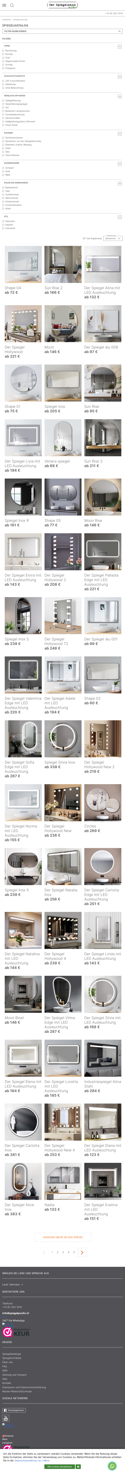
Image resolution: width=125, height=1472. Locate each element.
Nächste (82, 1252)
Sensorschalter (12, 118)
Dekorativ (10, 221)
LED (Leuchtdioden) (15, 80)
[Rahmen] (120, 134)
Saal (7, 191)
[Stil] (120, 217)
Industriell (10, 228)
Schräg (8, 64)
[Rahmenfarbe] (120, 164)
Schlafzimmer (12, 194)
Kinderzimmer (12, 201)
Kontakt (6, 1382)
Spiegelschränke (11, 1357)
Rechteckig (11, 50)
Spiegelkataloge (11, 1353)
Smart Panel (11, 125)
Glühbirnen (10, 84)
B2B (4, 1317)
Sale (4, 1378)
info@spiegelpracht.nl (15, 1313)
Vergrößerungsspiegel (16, 104)
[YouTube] (5, 1418)
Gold (7, 171)
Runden (9, 54)
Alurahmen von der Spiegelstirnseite (23, 141)
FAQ (4, 1366)
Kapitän (9, 224)
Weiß (7, 174)
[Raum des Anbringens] (120, 183)
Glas (7, 151)
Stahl (7, 148)
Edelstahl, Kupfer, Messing (18, 144)
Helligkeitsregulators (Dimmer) (20, 121)
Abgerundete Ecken (15, 61)
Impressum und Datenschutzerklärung (24, 1387)
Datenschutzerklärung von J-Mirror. (32, 1460)
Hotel (8, 208)
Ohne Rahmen (12, 155)
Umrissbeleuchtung (15, 114)
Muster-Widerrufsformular (17, 1391)
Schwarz (9, 167)
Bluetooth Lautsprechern (17, 111)
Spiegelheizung (13, 100)
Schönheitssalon (13, 205)
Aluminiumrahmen (14, 137)
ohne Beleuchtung (14, 87)
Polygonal (10, 68)
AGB (4, 1370)
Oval (7, 57)
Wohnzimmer (11, 198)
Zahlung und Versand (14, 1374)
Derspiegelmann (15, 1410)
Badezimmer (11, 187)
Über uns (7, 1362)
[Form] (120, 46)
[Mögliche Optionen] (120, 96)
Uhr (7, 107)
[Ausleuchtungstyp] (120, 77)
